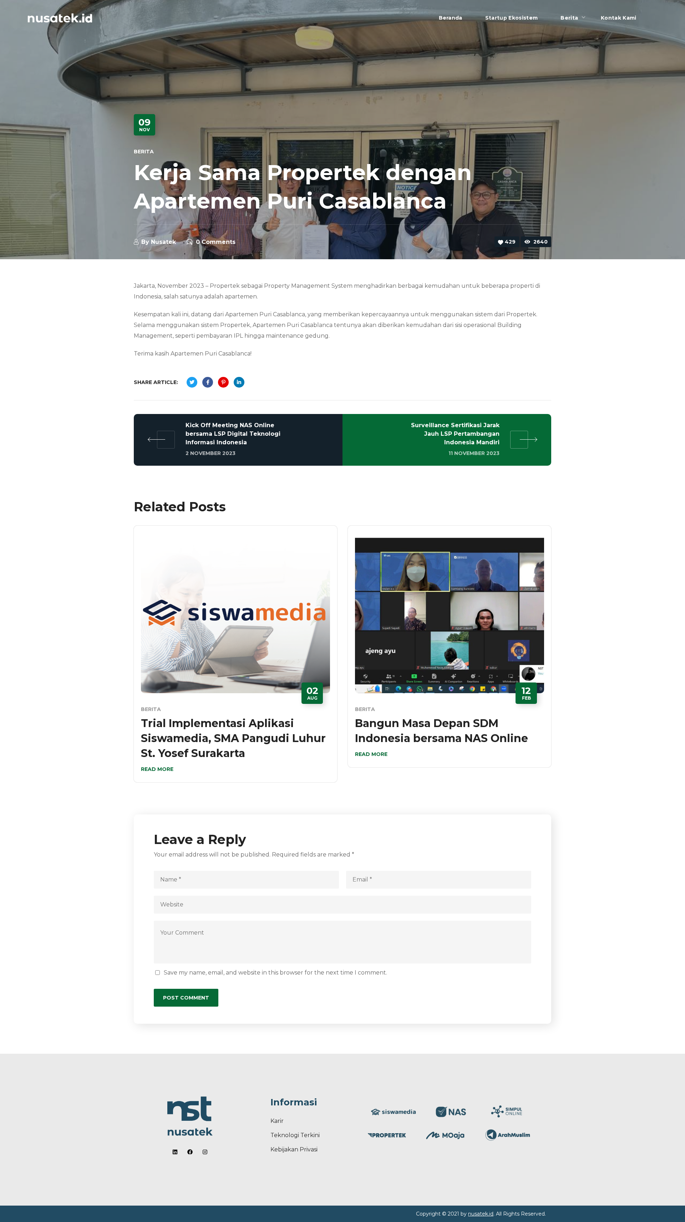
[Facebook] (190, 1151)
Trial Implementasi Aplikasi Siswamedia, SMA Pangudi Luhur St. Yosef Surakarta (233, 738)
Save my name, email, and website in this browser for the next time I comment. (275, 972)
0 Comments (215, 242)
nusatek (163, 242)
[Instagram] (204, 1151)
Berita (144, 151)
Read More (157, 769)
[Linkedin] (175, 1151)
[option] (235, 659)
